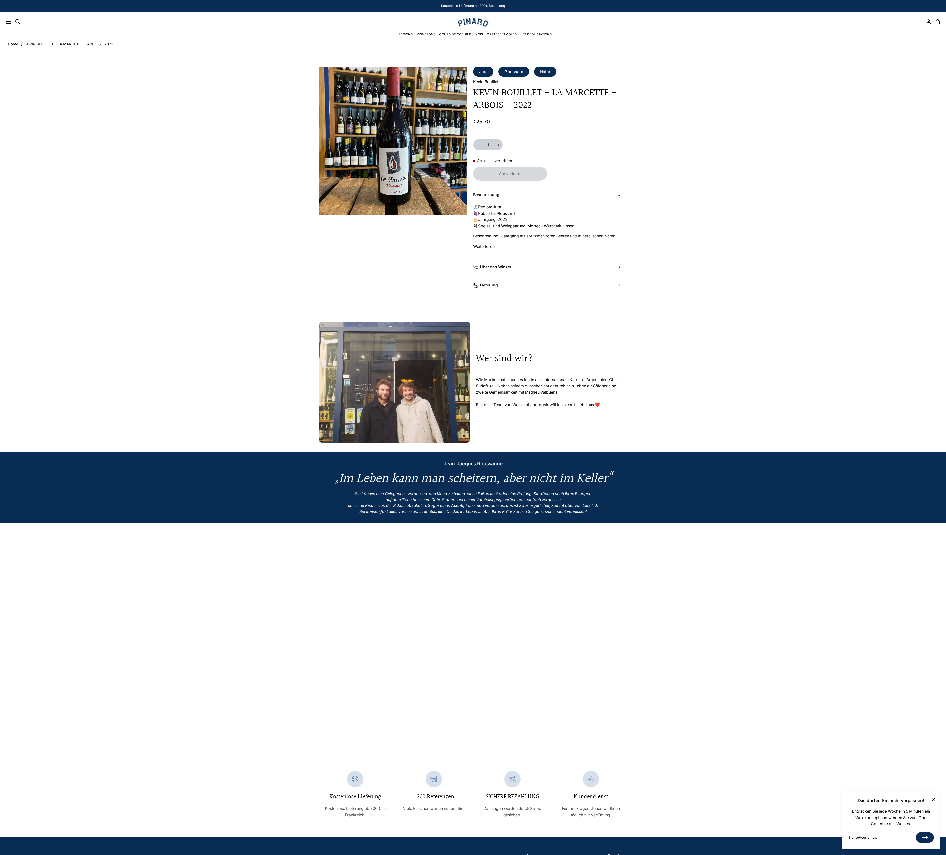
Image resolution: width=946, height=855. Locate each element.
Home (13, 44)
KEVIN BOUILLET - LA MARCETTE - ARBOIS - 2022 (69, 44)
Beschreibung (486, 194)
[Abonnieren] (925, 837)
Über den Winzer (495, 266)
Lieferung (489, 285)
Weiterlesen (484, 246)
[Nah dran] (934, 799)
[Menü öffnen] (5, 21)
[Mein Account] (926, 22)
